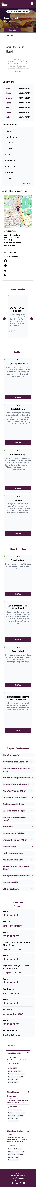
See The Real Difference (18, 1176)
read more (18, 594)
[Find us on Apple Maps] (18, 270)
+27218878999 (11, 252)
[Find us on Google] (18, 265)
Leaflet (13, 227)
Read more (18, 71)
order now (12, 331)
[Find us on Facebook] (18, 260)
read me (18, 730)
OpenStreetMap (21, 227)
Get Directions (11, 231)
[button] (18, 209)
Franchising (18, 1180)
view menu (18, 397)
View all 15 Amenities (27, 183)
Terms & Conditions (18, 1178)
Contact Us (18, 1173)
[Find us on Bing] (18, 275)
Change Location (10, 35)
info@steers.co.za (12, 256)
